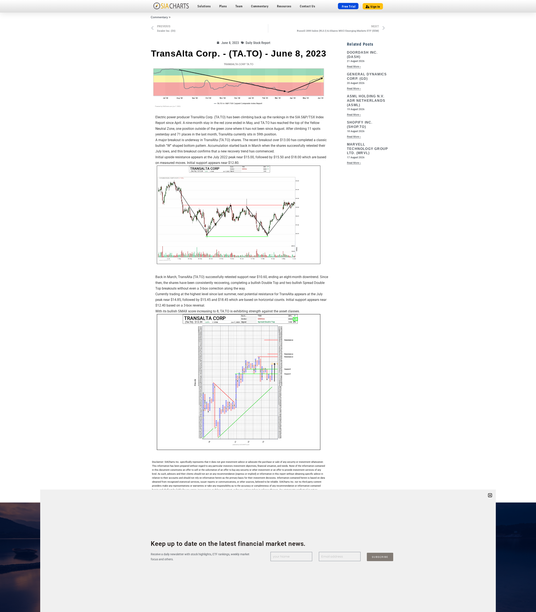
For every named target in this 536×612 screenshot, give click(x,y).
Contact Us (307, 6)
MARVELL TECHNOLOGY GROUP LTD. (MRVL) (367, 149)
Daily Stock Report (258, 43)
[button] (490, 495)
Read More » (354, 66)
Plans (223, 6)
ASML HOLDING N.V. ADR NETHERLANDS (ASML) (366, 100)
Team (239, 6)
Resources (284, 6)
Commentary (260, 6)
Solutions (204, 6)
